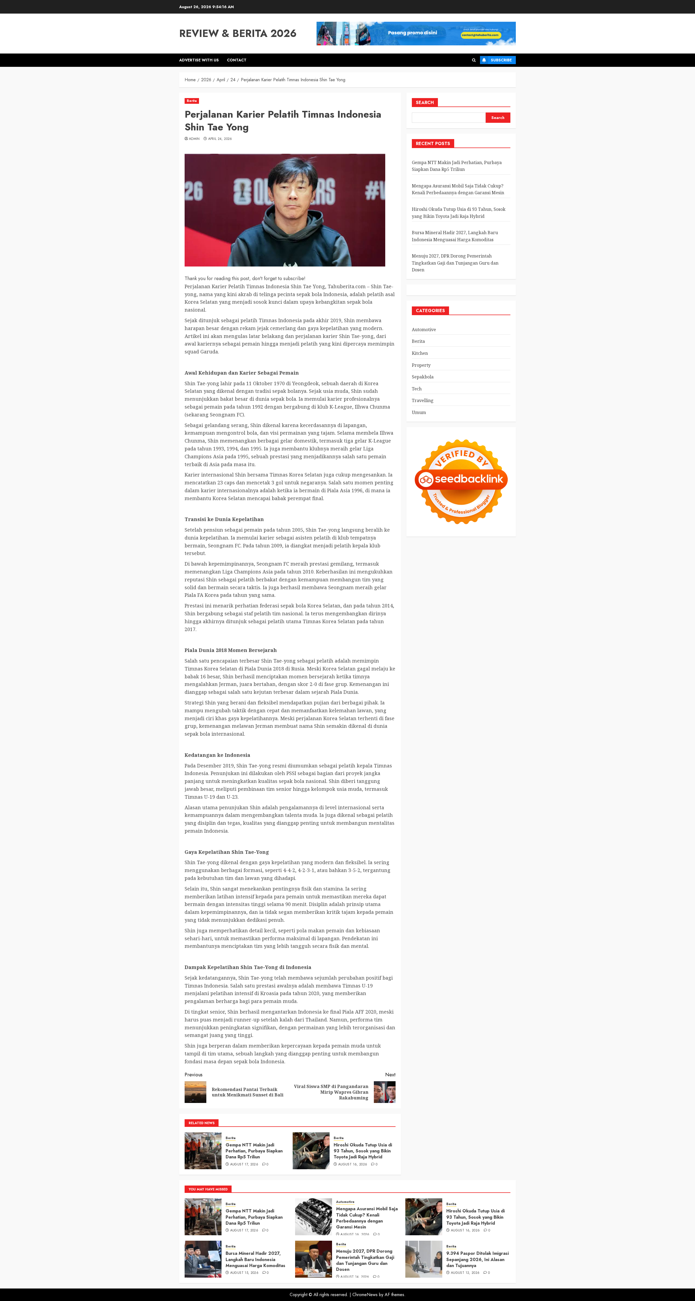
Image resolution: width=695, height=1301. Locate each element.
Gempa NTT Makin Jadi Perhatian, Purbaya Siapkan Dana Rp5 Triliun (254, 1151)
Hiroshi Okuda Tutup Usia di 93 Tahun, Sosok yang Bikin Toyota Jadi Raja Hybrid (363, 1151)
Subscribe (501, 60)
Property (421, 365)
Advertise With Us (199, 60)
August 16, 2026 (352, 1164)
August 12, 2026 (465, 1273)
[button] (473, 60)
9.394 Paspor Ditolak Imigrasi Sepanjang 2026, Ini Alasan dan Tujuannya (477, 1259)
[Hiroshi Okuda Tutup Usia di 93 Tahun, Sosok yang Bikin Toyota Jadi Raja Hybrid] (311, 1150)
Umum (419, 412)
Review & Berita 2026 (238, 33)
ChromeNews (365, 1294)
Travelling (423, 401)
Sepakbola (423, 377)
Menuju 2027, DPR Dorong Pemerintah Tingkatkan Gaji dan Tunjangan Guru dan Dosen (455, 263)
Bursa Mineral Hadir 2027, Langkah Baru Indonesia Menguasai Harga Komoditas (255, 1259)
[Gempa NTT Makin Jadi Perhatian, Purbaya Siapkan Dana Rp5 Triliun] (203, 1150)
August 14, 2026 (354, 1277)
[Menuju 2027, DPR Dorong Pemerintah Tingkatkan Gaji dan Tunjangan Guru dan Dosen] (313, 1259)
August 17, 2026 (244, 1164)
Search (425, 102)
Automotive (424, 330)
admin (194, 139)
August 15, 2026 (244, 1273)
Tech (417, 389)
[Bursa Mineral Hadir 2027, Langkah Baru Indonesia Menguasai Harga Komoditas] (203, 1259)
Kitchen (420, 353)
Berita (192, 100)
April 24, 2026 (220, 139)
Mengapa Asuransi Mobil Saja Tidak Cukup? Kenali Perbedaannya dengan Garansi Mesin (367, 1218)
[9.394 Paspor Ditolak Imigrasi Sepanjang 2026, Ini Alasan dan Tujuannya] (423, 1259)
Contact (237, 60)
